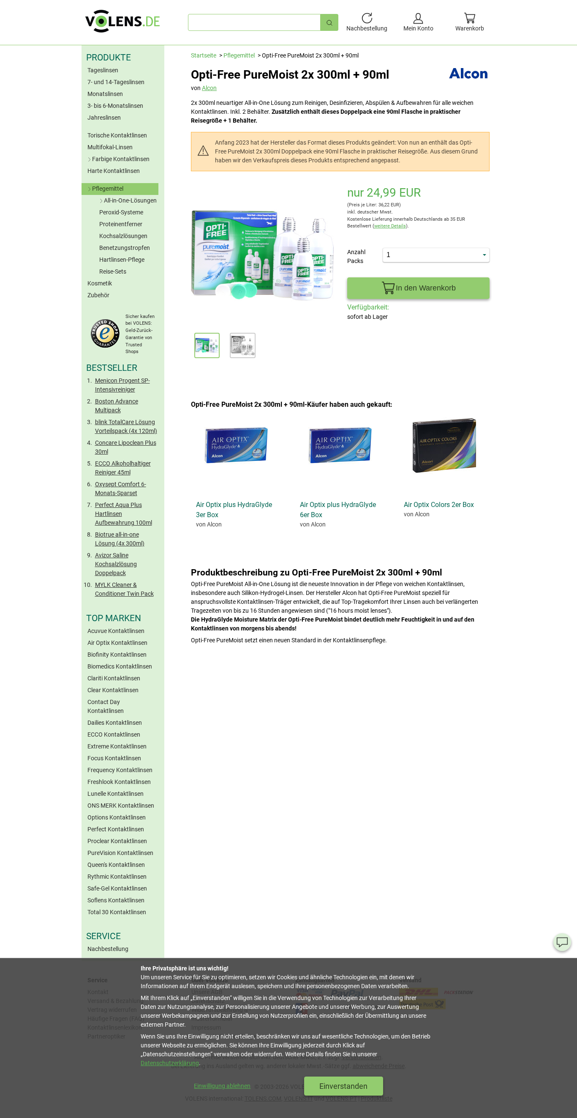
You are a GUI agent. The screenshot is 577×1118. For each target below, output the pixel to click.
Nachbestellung (107, 948)
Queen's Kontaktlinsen (116, 864)
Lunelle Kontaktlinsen (115, 793)
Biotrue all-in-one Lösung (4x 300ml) (119, 539)
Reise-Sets (112, 271)
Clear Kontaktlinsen (113, 690)
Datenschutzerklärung (170, 1063)
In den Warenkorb (426, 288)
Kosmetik (99, 283)
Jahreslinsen (104, 117)
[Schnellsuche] (329, 22)
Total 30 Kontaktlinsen (116, 912)
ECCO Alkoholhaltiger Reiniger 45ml (123, 468)
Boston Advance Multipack (116, 406)
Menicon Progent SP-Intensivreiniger (122, 385)
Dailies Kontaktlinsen (114, 722)
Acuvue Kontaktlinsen (115, 631)
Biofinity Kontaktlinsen (117, 654)
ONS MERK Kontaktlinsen (120, 805)
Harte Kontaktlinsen (113, 170)
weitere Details (390, 226)
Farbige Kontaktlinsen (121, 159)
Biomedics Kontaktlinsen (119, 666)
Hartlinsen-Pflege (121, 259)
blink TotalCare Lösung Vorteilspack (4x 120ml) (126, 426)
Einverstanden (343, 1086)
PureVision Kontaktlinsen (120, 852)
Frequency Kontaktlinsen (119, 770)
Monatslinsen (105, 93)
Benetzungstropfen (124, 247)
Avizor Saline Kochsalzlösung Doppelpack (116, 564)
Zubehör (98, 295)
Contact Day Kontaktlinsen (105, 706)
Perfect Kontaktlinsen (115, 829)
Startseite (203, 55)
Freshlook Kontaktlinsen (119, 781)
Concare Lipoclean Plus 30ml (125, 447)
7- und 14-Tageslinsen (115, 82)
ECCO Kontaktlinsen (113, 734)
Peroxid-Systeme (121, 212)
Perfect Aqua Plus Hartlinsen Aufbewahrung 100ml (123, 513)
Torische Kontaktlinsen (117, 135)
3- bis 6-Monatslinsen (115, 105)
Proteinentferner (120, 224)
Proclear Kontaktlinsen (117, 841)
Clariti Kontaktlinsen (113, 678)
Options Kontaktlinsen (116, 817)
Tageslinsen (102, 70)
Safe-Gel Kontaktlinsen (117, 888)
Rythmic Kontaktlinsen (117, 876)
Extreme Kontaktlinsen (117, 746)
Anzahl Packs (356, 256)
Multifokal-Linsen (110, 147)
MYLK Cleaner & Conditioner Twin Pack (124, 589)
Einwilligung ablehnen (222, 1085)
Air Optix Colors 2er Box (439, 505)
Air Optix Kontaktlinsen (117, 642)
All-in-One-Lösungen (130, 200)
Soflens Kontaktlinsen (115, 900)
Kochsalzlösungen (123, 236)
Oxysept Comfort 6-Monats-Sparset (120, 488)
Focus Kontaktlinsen (114, 758)
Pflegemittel (107, 188)
